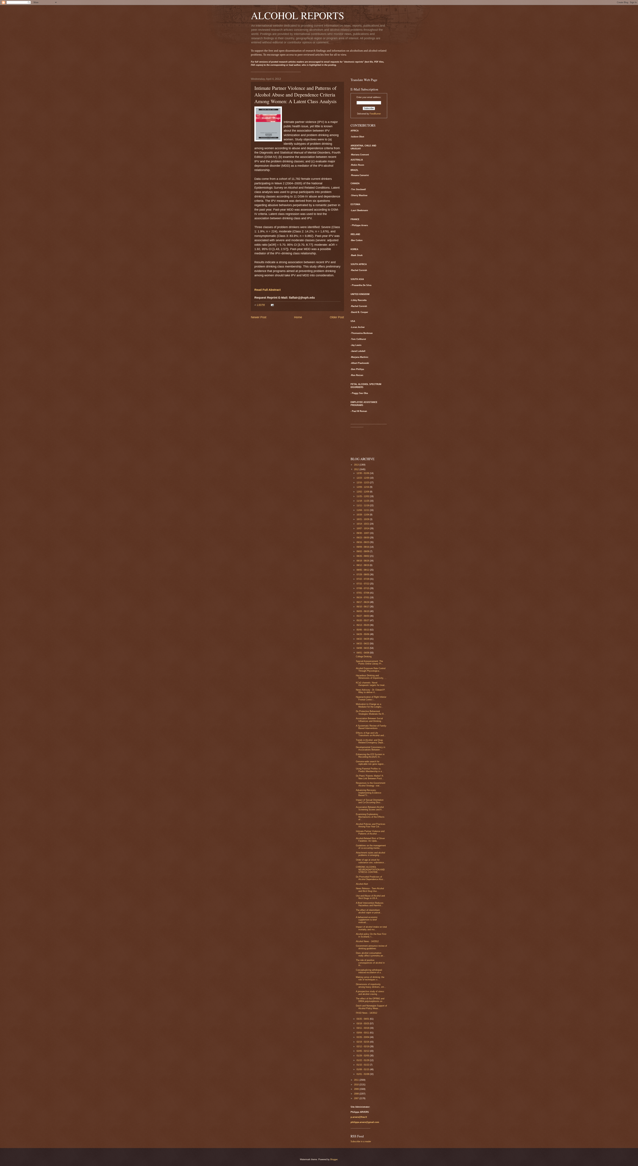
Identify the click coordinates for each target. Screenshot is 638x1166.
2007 (356, 1098)
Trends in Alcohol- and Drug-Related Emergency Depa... (370, 741)
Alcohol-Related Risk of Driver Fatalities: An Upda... (370, 839)
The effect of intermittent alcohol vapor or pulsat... (369, 911)
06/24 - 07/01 (363, 597)
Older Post (337, 317)
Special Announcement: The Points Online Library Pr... (369, 662)
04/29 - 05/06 (363, 634)
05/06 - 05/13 (363, 629)
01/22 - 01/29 (363, 1060)
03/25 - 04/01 (363, 1019)
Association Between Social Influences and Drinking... (369, 719)
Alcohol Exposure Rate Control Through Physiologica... (370, 669)
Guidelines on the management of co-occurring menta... (371, 846)
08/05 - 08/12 (363, 570)
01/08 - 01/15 (363, 1069)
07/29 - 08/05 (363, 574)
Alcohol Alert (362, 884)
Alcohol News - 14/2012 (367, 941)
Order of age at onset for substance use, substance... (371, 861)
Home (298, 317)
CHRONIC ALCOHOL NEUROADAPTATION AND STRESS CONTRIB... (370, 869)
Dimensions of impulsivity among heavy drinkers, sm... (371, 985)
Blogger (333, 1159)
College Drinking (364, 656)
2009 (356, 1089)
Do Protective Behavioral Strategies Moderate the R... (371, 712)
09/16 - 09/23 (363, 542)
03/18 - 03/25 (363, 1023)
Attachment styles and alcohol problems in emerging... (370, 853)
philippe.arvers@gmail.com (365, 1122)
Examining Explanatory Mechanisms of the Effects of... (370, 817)
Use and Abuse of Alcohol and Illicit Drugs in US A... (370, 897)
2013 (356, 464)
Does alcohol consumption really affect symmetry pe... (370, 954)
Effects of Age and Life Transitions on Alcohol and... (371, 734)
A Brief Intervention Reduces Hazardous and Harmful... (369, 904)
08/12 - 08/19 (363, 565)
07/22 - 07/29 (363, 579)
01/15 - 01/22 (363, 1065)
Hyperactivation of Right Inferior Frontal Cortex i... (371, 698)
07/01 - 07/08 (363, 593)
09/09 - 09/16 (363, 547)
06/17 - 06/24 (363, 602)
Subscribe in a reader (361, 1141)
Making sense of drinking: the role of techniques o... (370, 978)
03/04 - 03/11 (363, 1032)
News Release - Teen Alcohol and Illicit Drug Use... (370, 889)
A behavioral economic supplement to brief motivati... (367, 920)
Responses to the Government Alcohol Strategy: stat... (370, 784)
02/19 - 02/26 (363, 1042)
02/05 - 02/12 (363, 1051)
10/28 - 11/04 (363, 514)
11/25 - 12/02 (363, 496)
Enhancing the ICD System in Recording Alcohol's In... (370, 755)
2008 (356, 1093)
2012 (356, 469)
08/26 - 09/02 (363, 556)
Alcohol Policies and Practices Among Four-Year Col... (370, 825)
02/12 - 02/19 (363, 1046)
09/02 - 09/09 (363, 551)
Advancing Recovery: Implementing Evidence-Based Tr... (369, 793)
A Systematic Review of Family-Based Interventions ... (371, 726)
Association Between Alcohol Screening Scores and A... (370, 808)
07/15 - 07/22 (363, 583)
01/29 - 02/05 (363, 1055)
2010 (356, 1084)
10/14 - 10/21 (363, 524)
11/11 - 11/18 (363, 505)
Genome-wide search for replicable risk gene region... (370, 762)
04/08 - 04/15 (363, 648)
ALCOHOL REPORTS (297, 15)
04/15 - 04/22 (363, 643)
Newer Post (258, 317)
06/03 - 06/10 (363, 611)
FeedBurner (375, 113)
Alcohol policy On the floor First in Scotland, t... (371, 935)
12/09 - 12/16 (363, 487)
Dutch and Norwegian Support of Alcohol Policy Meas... (371, 1006)
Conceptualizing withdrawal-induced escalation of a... (369, 971)
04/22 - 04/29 (363, 639)
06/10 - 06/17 (363, 606)
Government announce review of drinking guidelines (371, 947)
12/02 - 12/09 (363, 491)
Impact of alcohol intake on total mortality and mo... (371, 928)
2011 (356, 1080)
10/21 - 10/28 (363, 519)
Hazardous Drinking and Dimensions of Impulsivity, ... (371, 676)
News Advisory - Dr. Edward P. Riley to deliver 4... (370, 691)
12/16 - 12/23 (363, 482)
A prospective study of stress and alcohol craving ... (370, 992)
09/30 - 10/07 (363, 533)
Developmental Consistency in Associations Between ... (370, 748)
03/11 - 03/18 (363, 1028)
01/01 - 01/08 (363, 1074)
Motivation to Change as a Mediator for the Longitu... (369, 705)
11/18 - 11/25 (363, 501)
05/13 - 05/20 (363, 625)
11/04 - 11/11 (363, 510)
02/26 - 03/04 (363, 1037)
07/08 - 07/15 (363, 588)
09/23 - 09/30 (363, 537)
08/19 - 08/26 (363, 560)
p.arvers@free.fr (359, 1117)
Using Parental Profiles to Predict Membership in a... (370, 769)
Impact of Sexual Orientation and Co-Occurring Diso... (369, 801)
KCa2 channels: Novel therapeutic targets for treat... (371, 683)
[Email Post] (272, 305)
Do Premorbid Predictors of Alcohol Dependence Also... (370, 878)
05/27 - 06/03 (363, 616)
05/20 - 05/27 (363, 620)
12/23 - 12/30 (363, 478)
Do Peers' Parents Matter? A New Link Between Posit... (370, 777)
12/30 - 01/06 (363, 473)
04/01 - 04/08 (363, 652)
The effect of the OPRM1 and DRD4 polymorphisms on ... (370, 999)
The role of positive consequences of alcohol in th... (370, 963)
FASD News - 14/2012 (366, 1013)
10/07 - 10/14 (363, 528)
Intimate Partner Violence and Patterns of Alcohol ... (370, 832)
